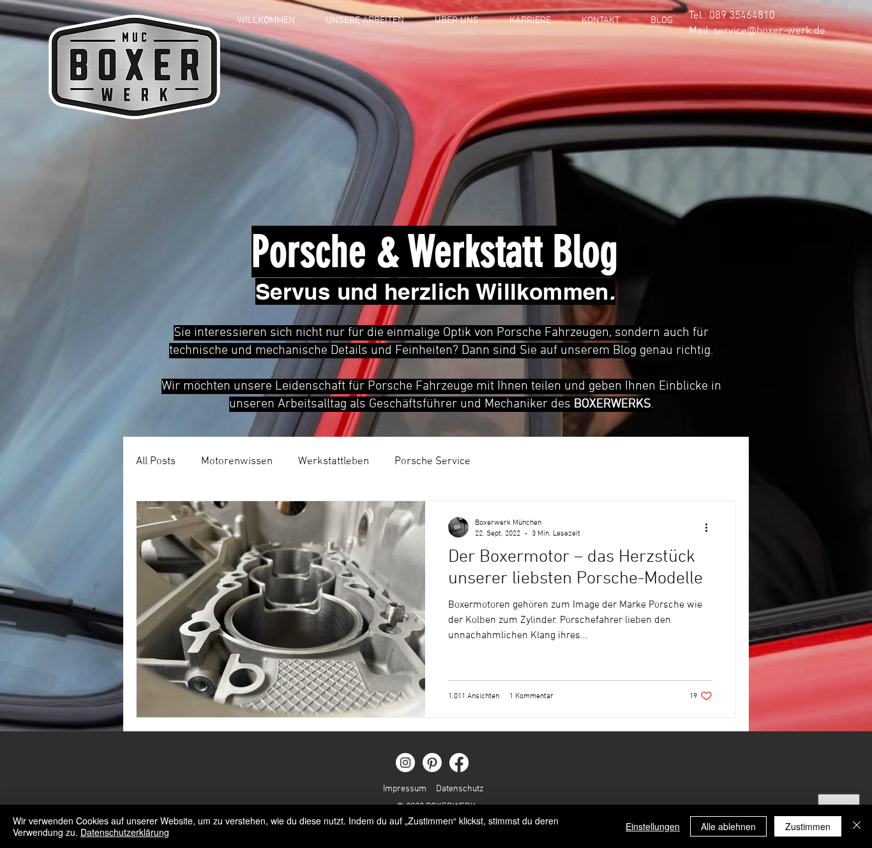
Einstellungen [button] (653, 826)
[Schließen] (856, 826)
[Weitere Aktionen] (710, 527)
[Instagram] (405, 762)
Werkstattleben (333, 461)
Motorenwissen (237, 461)
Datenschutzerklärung (124, 832)
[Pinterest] (432, 762)
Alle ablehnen (728, 826)
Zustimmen (808, 826)
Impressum (404, 789)
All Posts (156, 461)
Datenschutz (460, 789)
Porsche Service (432, 461)
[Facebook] (459, 762)
